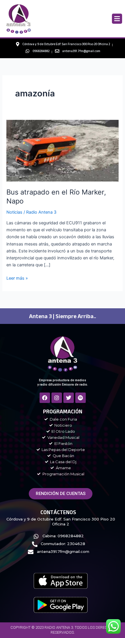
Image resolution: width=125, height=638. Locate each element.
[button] (117, 19)
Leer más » (17, 278)
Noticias (14, 212)
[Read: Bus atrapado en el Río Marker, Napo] (62, 150)
